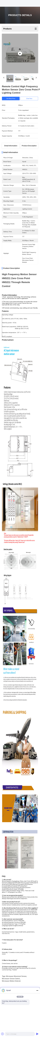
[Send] (37, 1034)
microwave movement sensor (16, 976)
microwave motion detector (11, 981)
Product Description (29, 146)
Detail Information (10, 146)
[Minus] (37, 990)
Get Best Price (10, 98)
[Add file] (2, 1034)
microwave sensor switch (11, 978)
